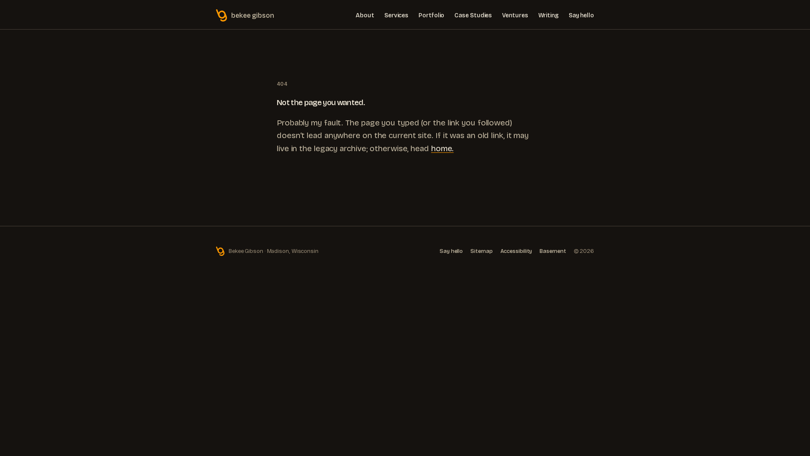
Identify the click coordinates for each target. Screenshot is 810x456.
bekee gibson (252, 15)
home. (442, 148)
